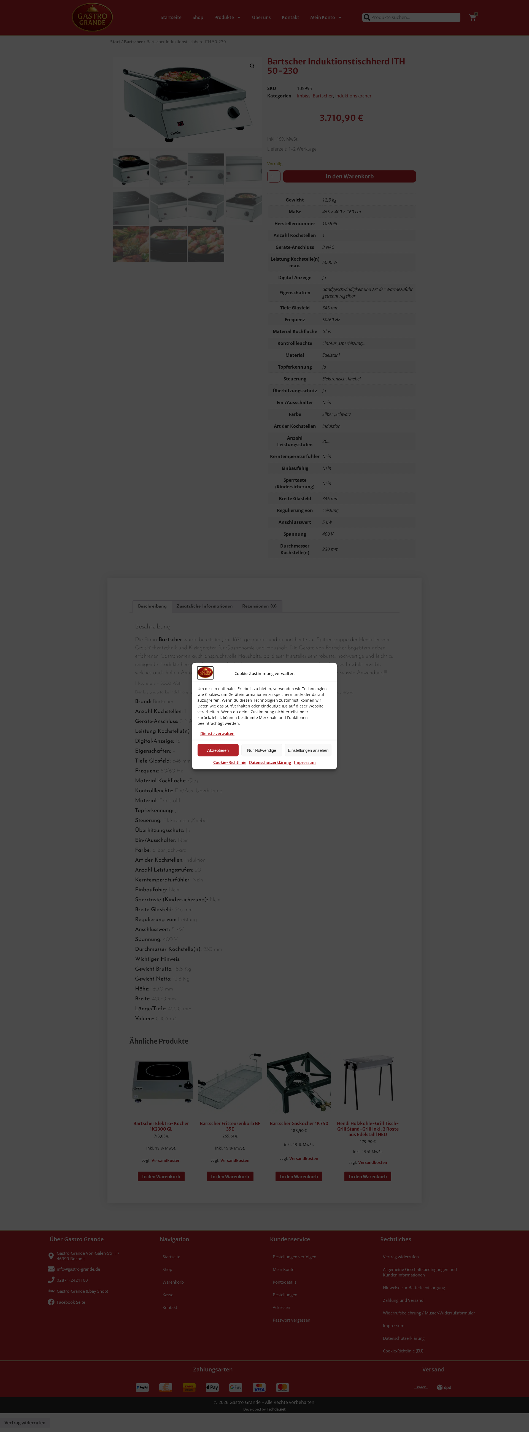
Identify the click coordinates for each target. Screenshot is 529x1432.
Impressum (305, 762)
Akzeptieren (218, 750)
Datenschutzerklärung (270, 762)
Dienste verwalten (217, 733)
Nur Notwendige (261, 750)
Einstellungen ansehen (308, 750)
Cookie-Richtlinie (229, 762)
